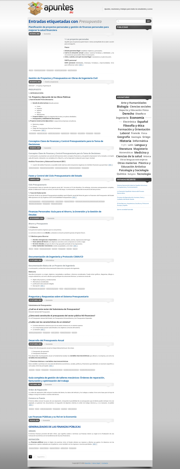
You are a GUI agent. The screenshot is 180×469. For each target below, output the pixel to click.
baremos (31, 409)
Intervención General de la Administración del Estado (90, 201)
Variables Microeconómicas (87, 370)
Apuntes (88, 463)
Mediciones (73, 133)
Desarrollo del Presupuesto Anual (46, 340)
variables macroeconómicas (71, 370)
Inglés (124, 144)
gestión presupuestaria (35, 332)
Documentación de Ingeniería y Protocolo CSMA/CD (56, 256)
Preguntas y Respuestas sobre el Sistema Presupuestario (59, 296)
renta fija (69, 249)
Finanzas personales (39, 70)
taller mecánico (72, 409)
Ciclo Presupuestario (34, 201)
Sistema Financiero (65, 332)
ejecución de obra (42, 133)
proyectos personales (61, 70)
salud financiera (72, 70)
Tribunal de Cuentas (56, 203)
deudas (36, 249)
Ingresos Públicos (69, 201)
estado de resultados (75, 168)
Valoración (97, 133)
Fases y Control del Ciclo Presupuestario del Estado (55, 175)
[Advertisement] (46, 53)
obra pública (81, 133)
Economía (47, 34)
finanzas (38, 370)
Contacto (105, 463)
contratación (32, 133)
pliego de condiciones (70, 288)
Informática (50, 260)
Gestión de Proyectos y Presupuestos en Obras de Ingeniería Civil (63, 78)
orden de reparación (46, 409)
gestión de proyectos (54, 133)
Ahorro (31, 70)
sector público (55, 332)
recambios (64, 409)
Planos (61, 288)
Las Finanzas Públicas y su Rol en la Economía (52, 416)
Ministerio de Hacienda (35, 203)
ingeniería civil (65, 133)
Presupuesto (50, 70)
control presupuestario (61, 168)
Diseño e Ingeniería (51, 82)
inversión (54, 249)
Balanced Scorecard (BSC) (47, 168)
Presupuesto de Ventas (56, 370)
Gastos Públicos (44, 448)
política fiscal (64, 448)
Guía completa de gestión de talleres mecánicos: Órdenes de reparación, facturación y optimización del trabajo (67, 379)
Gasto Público (59, 201)
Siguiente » (41, 457)
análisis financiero (34, 168)
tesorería (74, 332)
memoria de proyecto (52, 288)
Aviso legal (96, 463)
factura (37, 409)
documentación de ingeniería (37, 288)
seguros (75, 249)
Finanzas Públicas (34, 448)
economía (31, 370)
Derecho (46, 179)
